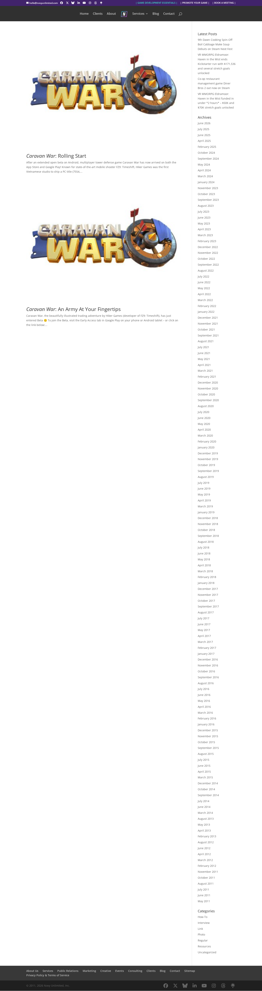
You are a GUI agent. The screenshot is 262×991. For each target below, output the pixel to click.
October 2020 (206, 394)
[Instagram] (90, 3)
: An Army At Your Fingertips (73, 309)
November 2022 (208, 253)
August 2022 (206, 270)
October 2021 (206, 329)
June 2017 (204, 624)
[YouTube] (84, 3)
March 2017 (205, 642)
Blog (155, 14)
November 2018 (208, 524)
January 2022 (206, 311)
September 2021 (208, 335)
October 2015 (206, 742)
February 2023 (207, 241)
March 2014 (205, 813)
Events (119, 971)
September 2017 (208, 606)
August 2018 (206, 542)
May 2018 (204, 559)
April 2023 (204, 229)
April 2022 (204, 294)
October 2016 (206, 671)
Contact (169, 14)
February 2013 (207, 836)
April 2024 (204, 170)
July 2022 (203, 276)
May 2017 (204, 630)
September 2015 (208, 748)
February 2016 (207, 718)
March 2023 (205, 235)
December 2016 (208, 659)
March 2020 (205, 435)
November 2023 (208, 188)
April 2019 (204, 500)
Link (200, 929)
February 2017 (207, 648)
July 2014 (203, 801)
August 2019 (206, 477)
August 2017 (206, 612)
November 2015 (208, 736)
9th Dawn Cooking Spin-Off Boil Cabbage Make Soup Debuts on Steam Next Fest (215, 44)
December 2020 (208, 382)
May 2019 (204, 494)
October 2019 (206, 465)
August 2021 (206, 341)
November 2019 (208, 459)
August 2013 (206, 818)
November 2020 (208, 388)
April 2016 (204, 707)
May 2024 (204, 164)
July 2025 (203, 129)
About (111, 14)
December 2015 (208, 730)
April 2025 (204, 141)
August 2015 (206, 754)
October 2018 (206, 530)
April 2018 (204, 565)
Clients (98, 14)
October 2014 (206, 789)
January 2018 (206, 583)
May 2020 (204, 424)
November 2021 (208, 323)
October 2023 (206, 194)
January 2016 (206, 724)
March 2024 (205, 176)
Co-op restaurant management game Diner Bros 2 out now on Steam (214, 83)
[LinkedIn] (78, 3)
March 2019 (205, 506)
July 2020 (203, 412)
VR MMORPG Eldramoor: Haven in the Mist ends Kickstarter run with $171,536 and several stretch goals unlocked (217, 64)
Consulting (135, 971)
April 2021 (204, 365)
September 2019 (208, 471)
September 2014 (208, 795)
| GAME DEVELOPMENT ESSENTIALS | (156, 3)
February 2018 (207, 577)
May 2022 (204, 288)
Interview (204, 923)
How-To (202, 917)
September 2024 (208, 158)
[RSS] (101, 3)
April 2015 (204, 771)
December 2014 (208, 783)
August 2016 (206, 683)
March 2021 (205, 370)
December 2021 (208, 317)
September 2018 (208, 536)
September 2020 (208, 400)
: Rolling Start (56, 155)
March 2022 (205, 300)
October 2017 (206, 600)
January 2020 (206, 447)
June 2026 (204, 123)
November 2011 (208, 871)
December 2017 (208, 589)
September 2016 (208, 677)
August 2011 (206, 883)
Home (84, 14)
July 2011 (203, 889)
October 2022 (206, 258)
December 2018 (208, 518)
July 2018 (203, 547)
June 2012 (204, 848)
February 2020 (207, 441)
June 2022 (204, 282)
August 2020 (206, 406)
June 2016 (204, 695)
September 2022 (208, 264)
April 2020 (204, 429)
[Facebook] (61, 3)
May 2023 (204, 223)
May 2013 (204, 824)
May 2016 (204, 701)
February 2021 (207, 376)
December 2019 (208, 453)
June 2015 (204, 765)
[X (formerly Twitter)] (67, 3)
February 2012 (207, 866)
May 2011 (204, 901)
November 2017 (208, 595)
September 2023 (208, 200)
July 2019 (203, 483)
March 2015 (205, 777)
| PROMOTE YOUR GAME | (194, 3)
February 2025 (207, 147)
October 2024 (206, 152)
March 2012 (205, 860)
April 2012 (204, 854)
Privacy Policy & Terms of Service (47, 975)
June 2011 (204, 895)
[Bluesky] (73, 3)
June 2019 (204, 488)
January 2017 (206, 653)
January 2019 (206, 512)
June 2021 (204, 353)
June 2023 (204, 217)
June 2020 (204, 418)
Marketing (89, 971)
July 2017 (203, 618)
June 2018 (204, 553)
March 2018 (205, 571)
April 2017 (204, 636)
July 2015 (203, 760)
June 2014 (204, 807)
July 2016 (203, 689)
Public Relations (67, 971)
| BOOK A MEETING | (224, 3)
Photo (201, 934)
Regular (203, 940)
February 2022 (207, 306)
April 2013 (204, 830)
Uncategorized (207, 952)
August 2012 (206, 842)
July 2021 (203, 347)
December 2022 (208, 247)
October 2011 (206, 877)
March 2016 (205, 712)
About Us (32, 971)
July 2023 (203, 211)
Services (138, 14)
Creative (105, 971)
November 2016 (208, 665)
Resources (204, 946)
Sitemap (189, 971)
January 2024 (206, 182)
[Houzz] (95, 3)
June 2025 (204, 135)
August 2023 (206, 205)
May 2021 (204, 359)
